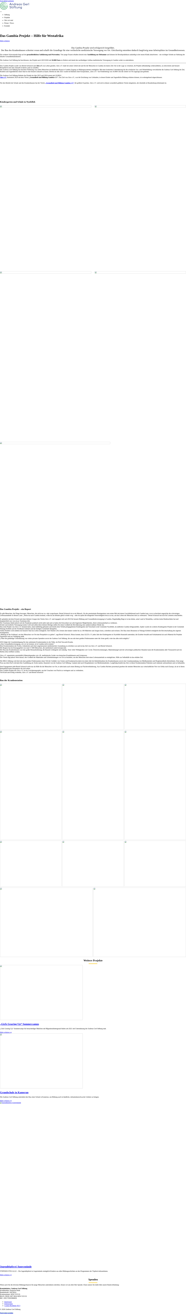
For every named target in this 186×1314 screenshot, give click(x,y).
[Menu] (1, 11)
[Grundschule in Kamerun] (41, 1088)
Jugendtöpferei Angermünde (16, 1266)
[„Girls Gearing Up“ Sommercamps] (41, 1019)
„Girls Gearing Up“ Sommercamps (19, 1024)
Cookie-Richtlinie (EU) (12, 1306)
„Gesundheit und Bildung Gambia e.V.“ (59, 83)
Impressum (8, 1302)
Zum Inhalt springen (7, 1)
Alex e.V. (3, 77)
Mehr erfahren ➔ (6, 1032)
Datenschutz (8, 1304)
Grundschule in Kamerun (14, 1092)
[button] (6, 1313)
